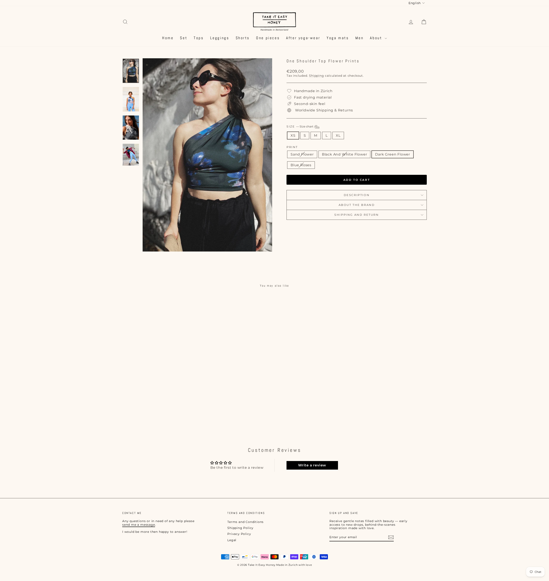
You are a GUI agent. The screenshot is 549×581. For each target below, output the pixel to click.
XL (338, 135)
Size (300, 126)
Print (292, 147)
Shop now (158, 403)
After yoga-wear (303, 37)
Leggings (219, 37)
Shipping (316, 75)
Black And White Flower (344, 154)
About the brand (357, 205)
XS (293, 135)
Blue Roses (301, 165)
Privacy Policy (239, 534)
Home (167, 37)
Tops (199, 37)
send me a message (138, 525)
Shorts (243, 37)
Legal (231, 540)
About (377, 37)
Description (357, 195)
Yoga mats (338, 37)
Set (183, 37)
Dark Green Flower (392, 154)
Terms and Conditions (245, 522)
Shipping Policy (240, 528)
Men (359, 37)
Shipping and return (356, 214)
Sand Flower (302, 154)
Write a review (312, 465)
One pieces (268, 37)
